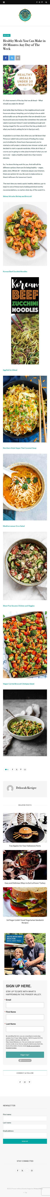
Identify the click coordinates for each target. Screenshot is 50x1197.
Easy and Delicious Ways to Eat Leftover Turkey (25, 883)
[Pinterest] (21, 769)
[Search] (46, 2)
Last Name (11, 1024)
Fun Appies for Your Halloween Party (25, 846)
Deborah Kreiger (26, 788)
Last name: (7, 1123)
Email (8, 1000)
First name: (7, 1114)
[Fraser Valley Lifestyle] (25, 15)
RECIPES (7, 35)
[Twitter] (12, 57)
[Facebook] (5, 57)
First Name (11, 1012)
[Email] (25, 769)
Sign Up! (25, 1055)
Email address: (8, 1131)
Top (25, 1192)
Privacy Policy (38, 1189)
